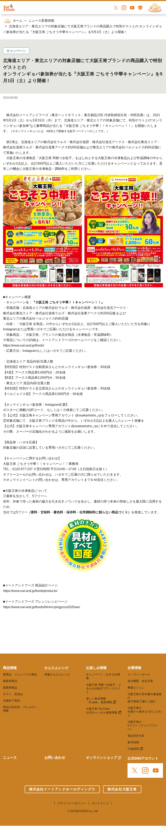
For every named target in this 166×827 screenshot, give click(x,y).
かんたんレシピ (57, 668)
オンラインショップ (101, 758)
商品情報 (10, 668)
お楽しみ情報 (96, 668)
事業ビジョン (136, 687)
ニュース (10, 758)
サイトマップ (100, 803)
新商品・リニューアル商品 (20, 674)
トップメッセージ (139, 674)
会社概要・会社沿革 (140, 681)
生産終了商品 (11, 700)
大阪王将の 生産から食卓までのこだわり (145, 711)
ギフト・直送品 (13, 694)
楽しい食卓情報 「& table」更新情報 (99, 700)
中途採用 (133, 748)
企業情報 (134, 668)
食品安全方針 (136, 735)
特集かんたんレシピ (57, 674)
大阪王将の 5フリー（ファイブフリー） (142, 725)
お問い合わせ (55, 758)
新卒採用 (133, 742)
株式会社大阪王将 (122, 789)
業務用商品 (10, 687)
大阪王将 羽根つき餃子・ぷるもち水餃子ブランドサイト (103, 688)
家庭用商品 (10, 681)
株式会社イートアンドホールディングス (62, 789)
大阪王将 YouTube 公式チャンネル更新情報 (101, 710)
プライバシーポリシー (71, 803)
